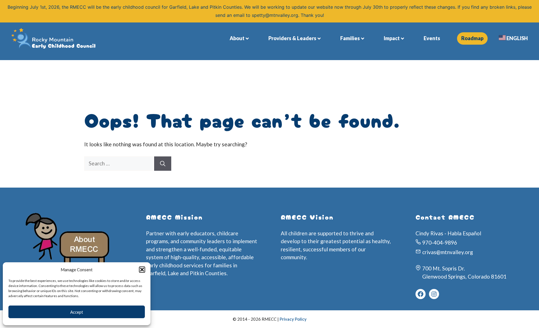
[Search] (162, 163)
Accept (76, 312)
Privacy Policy (293, 319)
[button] (142, 269)
